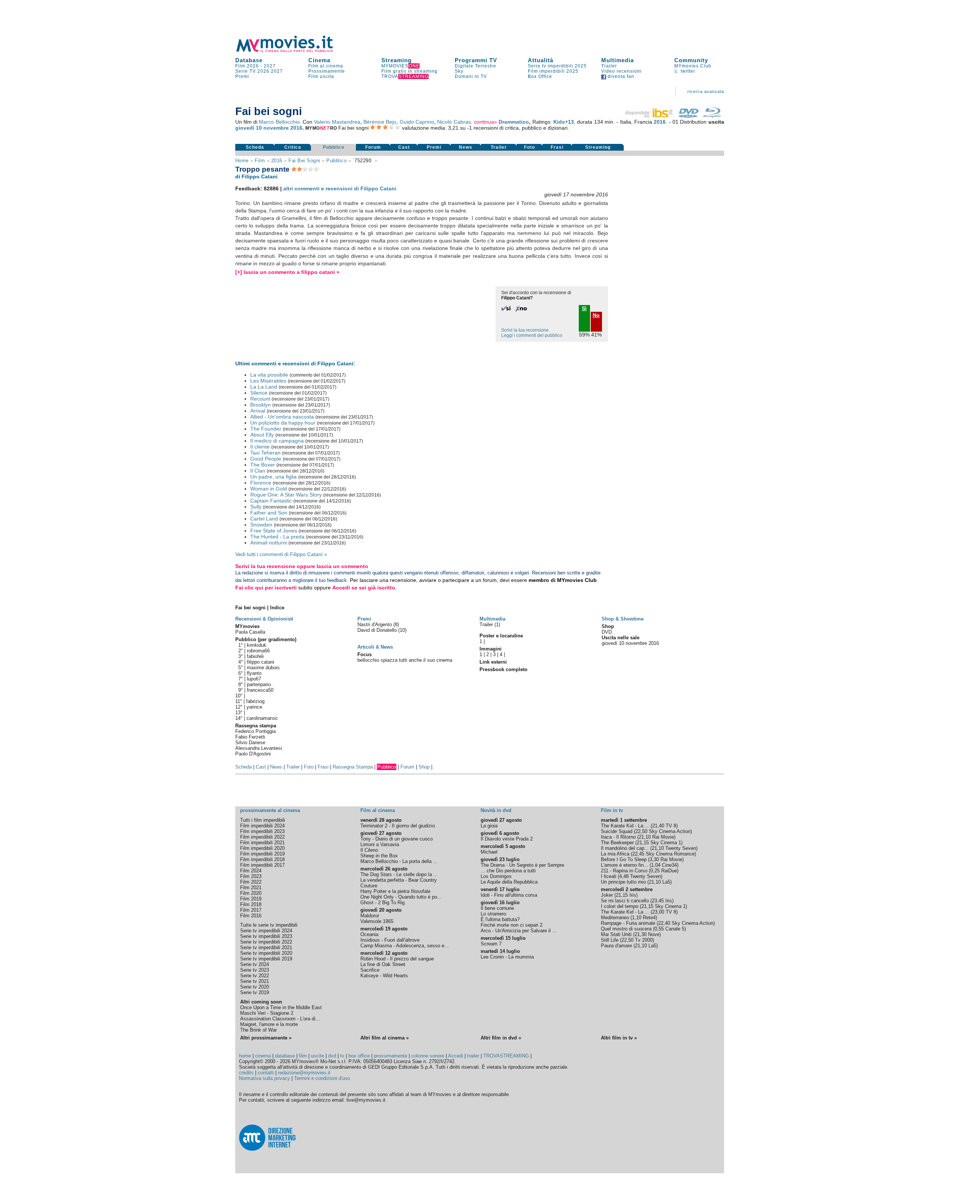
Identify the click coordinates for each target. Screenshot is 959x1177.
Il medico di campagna (277, 441)
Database (249, 60)
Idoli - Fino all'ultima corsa (509, 895)
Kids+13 (563, 122)
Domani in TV (471, 76)
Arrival (257, 411)
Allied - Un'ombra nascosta (282, 417)
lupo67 (254, 679)
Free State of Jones (273, 531)
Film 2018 (250, 904)
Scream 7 (491, 944)
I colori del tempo (619, 906)
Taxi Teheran (265, 453)
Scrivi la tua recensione (525, 330)
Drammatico (514, 122)
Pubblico (333, 147)
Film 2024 (250, 870)
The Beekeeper (617, 842)
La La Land (263, 387)
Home (242, 160)
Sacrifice (369, 970)
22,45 (638, 854)
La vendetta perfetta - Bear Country (398, 880)
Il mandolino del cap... (625, 848)
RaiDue (669, 870)
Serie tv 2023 (254, 970)
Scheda (255, 147)
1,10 (636, 917)
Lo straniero (493, 914)
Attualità (540, 60)
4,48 (624, 876)
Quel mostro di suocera (626, 929)
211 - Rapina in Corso (624, 870)
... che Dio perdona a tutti (508, 870)
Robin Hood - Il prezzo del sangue (397, 959)
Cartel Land (264, 519)
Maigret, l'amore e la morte (269, 1024)
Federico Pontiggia (255, 731)
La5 (666, 882)
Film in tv (612, 810)
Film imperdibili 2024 (262, 826)
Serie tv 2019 (254, 992)
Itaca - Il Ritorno (618, 837)
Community (691, 60)
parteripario (259, 684)
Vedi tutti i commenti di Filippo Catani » (281, 554)
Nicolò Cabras (454, 122)
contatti (266, 1072)
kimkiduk (256, 645)
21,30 (641, 934)
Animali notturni (268, 543)
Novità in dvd (496, 810)
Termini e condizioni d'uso (322, 1078)
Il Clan (257, 471)
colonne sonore (427, 1056)
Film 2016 (250, 915)
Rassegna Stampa (353, 767)
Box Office (540, 76)
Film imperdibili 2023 (262, 831)
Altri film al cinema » (384, 1038)
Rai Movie (663, 837)
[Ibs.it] (649, 116)
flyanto (254, 673)
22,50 (641, 831)
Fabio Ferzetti (250, 737)
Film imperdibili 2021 (262, 842)
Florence (260, 483)
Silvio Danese (250, 742)
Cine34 (669, 865)
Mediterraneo (615, 917)
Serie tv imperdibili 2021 (266, 947)
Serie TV (245, 71)
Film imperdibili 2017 (262, 865)
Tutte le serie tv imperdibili (268, 925)
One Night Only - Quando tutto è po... (401, 897)
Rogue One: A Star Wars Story (286, 495)
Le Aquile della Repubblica (509, 882)
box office (359, 1056)
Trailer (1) (490, 624)
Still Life (609, 940)
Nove (653, 934)
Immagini (491, 649)
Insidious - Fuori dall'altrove (390, 940)
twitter (687, 71)
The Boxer (262, 465)
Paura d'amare (616, 945)
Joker (607, 895)
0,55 (659, 929)
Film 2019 (250, 899)
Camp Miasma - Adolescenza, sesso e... (404, 945)
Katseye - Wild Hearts (384, 975)
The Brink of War (258, 1030)
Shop (424, 767)
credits (246, 1072)
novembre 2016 (282, 128)
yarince (254, 707)
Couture (368, 885)
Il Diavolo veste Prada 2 (507, 839)
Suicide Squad (616, 831)
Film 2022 (250, 882)
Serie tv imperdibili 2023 (266, 936)
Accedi (455, 1056)
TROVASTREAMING (506, 1056)
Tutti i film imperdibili (262, 820)
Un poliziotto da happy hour (282, 423)
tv (342, 1056)
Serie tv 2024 (254, 964)
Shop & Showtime (623, 619)
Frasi (557, 147)
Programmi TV (476, 60)
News (465, 147)
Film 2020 (250, 893)
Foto (529, 147)
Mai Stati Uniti (616, 934)
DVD (607, 632)
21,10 (645, 837)
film (260, 160)
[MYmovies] (291, 51)
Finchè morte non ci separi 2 (511, 925)
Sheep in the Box (379, 855)
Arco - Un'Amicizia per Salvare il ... (519, 930)
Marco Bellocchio (279, 122)
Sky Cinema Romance (670, 854)
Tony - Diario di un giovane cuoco (396, 839)
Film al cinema (325, 66)
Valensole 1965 (376, 921)
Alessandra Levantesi (258, 748)
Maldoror (369, 915)
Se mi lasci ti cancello (625, 900)
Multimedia (617, 60)
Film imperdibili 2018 (262, 859)
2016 (660, 122)
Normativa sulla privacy (264, 1078)
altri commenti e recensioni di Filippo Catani (339, 188)
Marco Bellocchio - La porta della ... (399, 861)
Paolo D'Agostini (253, 754)
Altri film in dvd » (501, 1038)
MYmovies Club (692, 66)
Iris (632, 895)
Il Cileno (369, 850)
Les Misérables (268, 381)
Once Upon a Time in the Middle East (281, 1007)
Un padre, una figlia (273, 477)
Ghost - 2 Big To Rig (382, 902)
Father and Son (268, 513)
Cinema (319, 60)
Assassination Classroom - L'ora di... (280, 1018)
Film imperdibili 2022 (262, 837)
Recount (260, 399)
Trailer (609, 66)
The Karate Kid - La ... (625, 826)
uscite (317, 1056)
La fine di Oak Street (382, 964)
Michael (489, 852)
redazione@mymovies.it (304, 1072)
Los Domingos (496, 876)
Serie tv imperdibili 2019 (266, 959)
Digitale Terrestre (475, 66)
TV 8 (671, 826)
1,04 (655, 865)
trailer (473, 1056)
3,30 (654, 859)
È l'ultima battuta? (500, 919)
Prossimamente (326, 71)
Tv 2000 (644, 940)
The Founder (265, 429)
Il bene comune (497, 908)
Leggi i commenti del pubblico (531, 335)
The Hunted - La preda (277, 537)
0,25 (655, 870)
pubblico (336, 160)
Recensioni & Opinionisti (264, 619)
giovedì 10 (248, 128)
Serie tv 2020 (254, 987)
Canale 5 (674, 929)
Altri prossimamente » (265, 1038)
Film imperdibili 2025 (553, 71)
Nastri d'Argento (375, 624)
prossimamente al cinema (270, 810)
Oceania (369, 934)
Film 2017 (250, 910)
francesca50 (260, 690)
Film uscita (321, 76)
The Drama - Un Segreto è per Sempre (522, 865)
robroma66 (258, 651)
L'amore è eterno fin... (624, 865)
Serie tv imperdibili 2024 (266, 930)
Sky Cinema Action (669, 831)
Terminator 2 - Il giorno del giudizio (397, 826)
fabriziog (255, 701)
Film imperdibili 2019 (262, 854)
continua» (485, 122)
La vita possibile (269, 375)
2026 (263, 71)
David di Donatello (377, 630)
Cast (404, 147)
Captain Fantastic (271, 501)
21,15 (643, 842)
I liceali (608, 876)
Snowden (261, 525)
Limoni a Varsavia (379, 844)
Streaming (396, 60)
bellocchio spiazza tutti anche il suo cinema (404, 660)
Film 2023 (250, 876)
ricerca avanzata (705, 91)
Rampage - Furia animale (628, 923)
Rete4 (649, 917)
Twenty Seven (680, 848)
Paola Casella (250, 632)
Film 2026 (247, 66)
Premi (242, 76)
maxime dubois (263, 667)
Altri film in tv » (619, 1038)
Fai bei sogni (304, 160)
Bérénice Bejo (379, 122)
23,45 (658, 900)
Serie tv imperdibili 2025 (557, 66)
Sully (255, 507)
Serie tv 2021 (254, 981)
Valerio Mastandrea (337, 122)
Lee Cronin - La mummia (507, 957)
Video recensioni (621, 71)
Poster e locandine (501, 636)
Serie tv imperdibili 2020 (266, 953)
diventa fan (620, 76)
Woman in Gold (268, 489)
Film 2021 (250, 887)
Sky (459, 71)
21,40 (658, 826)
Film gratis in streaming (409, 71)
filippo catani (260, 662)
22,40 (664, 923)
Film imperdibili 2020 (262, 848)
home (245, 1056)
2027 (270, 66)
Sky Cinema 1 (665, 842)
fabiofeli (255, 656)
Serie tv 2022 (254, 975)
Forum (373, 147)
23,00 (658, 912)
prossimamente (390, 1056)
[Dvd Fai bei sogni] (688, 116)
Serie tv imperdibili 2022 (266, 942)
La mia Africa (615, 854)
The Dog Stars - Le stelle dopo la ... (399, 874)
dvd (332, 1056)
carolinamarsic (262, 718)
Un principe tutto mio (623, 882)
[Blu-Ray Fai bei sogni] (712, 116)
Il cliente (260, 447)
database (285, 1056)
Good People (265, 459)
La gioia (489, 826)
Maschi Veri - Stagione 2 (266, 1013)
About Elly (262, 435)
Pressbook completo (503, 669)
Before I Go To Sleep (624, 859)
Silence (258, 393)
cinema (263, 1056)
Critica (292, 147)
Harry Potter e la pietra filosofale (395, 891)
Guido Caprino (417, 122)
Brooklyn (260, 405)
